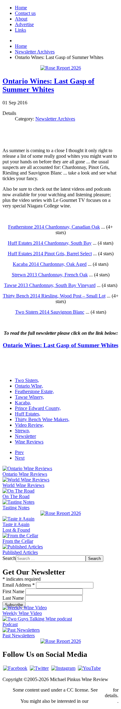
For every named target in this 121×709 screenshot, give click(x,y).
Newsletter (25, 436)
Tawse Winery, (29, 397)
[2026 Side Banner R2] (60, 641)
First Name (13, 591)
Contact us (25, 13)
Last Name (13, 598)
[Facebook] (15, 668)
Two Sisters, (27, 380)
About (21, 18)
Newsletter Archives (55, 118)
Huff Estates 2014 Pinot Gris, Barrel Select (50, 253)
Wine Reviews (29, 441)
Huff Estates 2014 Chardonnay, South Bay (50, 243)
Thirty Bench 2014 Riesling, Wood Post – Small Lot (54, 295)
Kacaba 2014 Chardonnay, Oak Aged (50, 264)
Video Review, (29, 425)
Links (20, 30)
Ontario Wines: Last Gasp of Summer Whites (48, 85)
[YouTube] (89, 668)
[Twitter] (39, 668)
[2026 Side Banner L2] (60, 513)
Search (9, 558)
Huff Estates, (27, 413)
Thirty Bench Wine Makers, (42, 419)
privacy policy (103, 701)
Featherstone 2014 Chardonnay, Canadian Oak (54, 227)
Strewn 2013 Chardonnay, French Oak (50, 274)
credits (105, 690)
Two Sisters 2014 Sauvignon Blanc (49, 312)
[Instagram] (63, 668)
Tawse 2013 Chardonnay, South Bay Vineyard (50, 285)
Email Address (18, 585)
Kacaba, (23, 402)
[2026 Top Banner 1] (60, 67)
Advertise (24, 24)
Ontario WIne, (29, 386)
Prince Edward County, (38, 408)
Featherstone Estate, (34, 391)
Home (21, 7)
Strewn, (22, 430)
